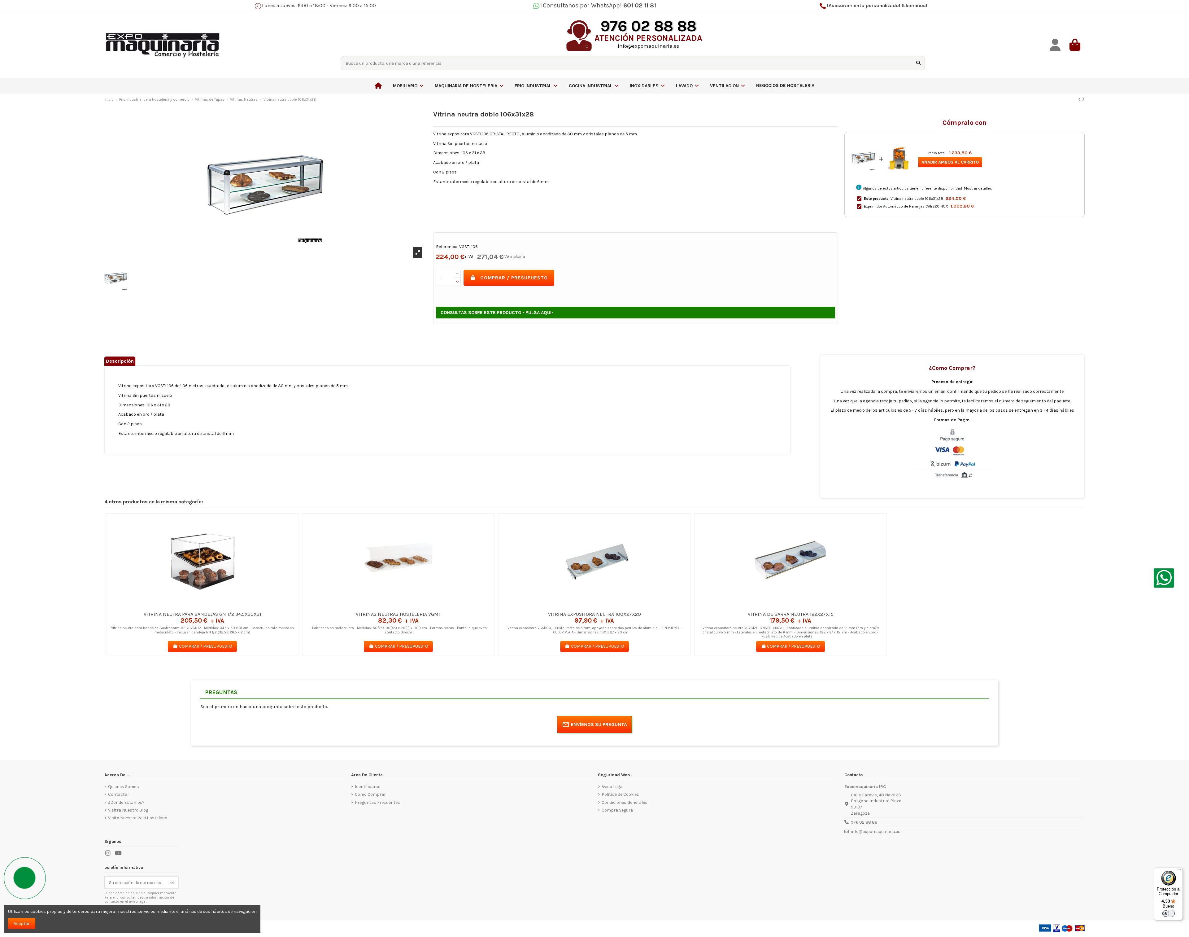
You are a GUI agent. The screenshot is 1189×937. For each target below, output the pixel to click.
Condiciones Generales (624, 802)
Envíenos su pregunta (599, 724)
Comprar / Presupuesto (514, 278)
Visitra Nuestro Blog (128, 810)
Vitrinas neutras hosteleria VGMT (398, 614)
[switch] (1168, 913)
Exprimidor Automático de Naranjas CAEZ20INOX (906, 206)
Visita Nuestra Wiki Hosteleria (137, 818)
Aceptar (22, 923)
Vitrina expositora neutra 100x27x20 (594, 614)
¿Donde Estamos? (126, 802)
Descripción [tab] (120, 361)
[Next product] (1083, 99)
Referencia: (447, 246)
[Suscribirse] (171, 882)
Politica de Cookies (620, 794)
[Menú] (1179, 871)
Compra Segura (617, 810)
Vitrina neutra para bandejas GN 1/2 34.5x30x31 (202, 614)
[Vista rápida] (211, 606)
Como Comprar (370, 794)
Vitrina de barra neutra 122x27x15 (791, 614)
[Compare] (202, 606)
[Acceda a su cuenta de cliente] (1055, 45)
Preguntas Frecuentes (377, 802)
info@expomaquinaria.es (875, 831)
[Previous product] (1080, 99)
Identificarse (367, 786)
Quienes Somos (123, 786)
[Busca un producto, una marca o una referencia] (918, 63)
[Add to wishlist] (193, 606)
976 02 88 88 (864, 822)
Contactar (118, 794)
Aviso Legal (613, 786)
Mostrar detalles (978, 188)
